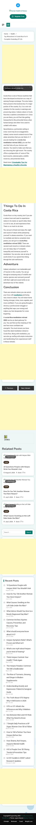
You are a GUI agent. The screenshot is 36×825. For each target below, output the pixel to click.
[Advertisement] (18, 64)
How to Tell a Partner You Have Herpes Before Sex (18, 733)
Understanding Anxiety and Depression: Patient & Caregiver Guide (19, 689)
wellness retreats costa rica (14, 88)
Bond (19, 472)
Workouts (14, 821)
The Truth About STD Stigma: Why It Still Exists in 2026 (17, 699)
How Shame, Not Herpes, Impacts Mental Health (16, 742)
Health (6, 462)
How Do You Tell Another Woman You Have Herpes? (16, 492)
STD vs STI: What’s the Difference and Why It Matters (18, 707)
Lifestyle (6, 821)
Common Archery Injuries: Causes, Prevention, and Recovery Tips (16, 623)
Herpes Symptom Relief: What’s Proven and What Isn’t (19, 641)
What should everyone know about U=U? (17, 632)
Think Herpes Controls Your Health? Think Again (17, 658)
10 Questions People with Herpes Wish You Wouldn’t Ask (17, 468)
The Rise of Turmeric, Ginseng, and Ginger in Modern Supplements (18, 677)
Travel (21, 821)
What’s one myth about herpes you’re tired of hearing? (18, 650)
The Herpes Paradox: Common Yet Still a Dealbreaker (18, 667)
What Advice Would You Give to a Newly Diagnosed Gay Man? (19, 612)
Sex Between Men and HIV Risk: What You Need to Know (19, 716)
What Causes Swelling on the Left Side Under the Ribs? (17, 517)
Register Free (19, 16)
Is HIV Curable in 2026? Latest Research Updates (18, 759)
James (7, 440)
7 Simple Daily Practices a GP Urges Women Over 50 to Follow (19, 725)
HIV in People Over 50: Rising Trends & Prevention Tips (17, 750)
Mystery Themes (28, 818)
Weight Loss (28, 821)
